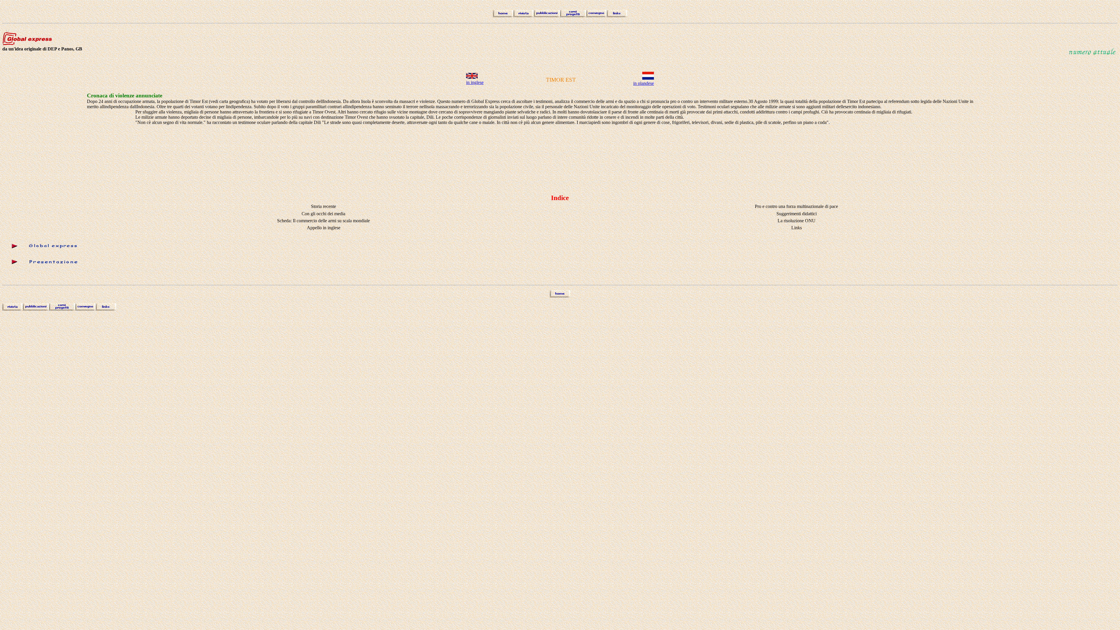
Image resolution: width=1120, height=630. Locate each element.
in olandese (643, 83)
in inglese (475, 82)
